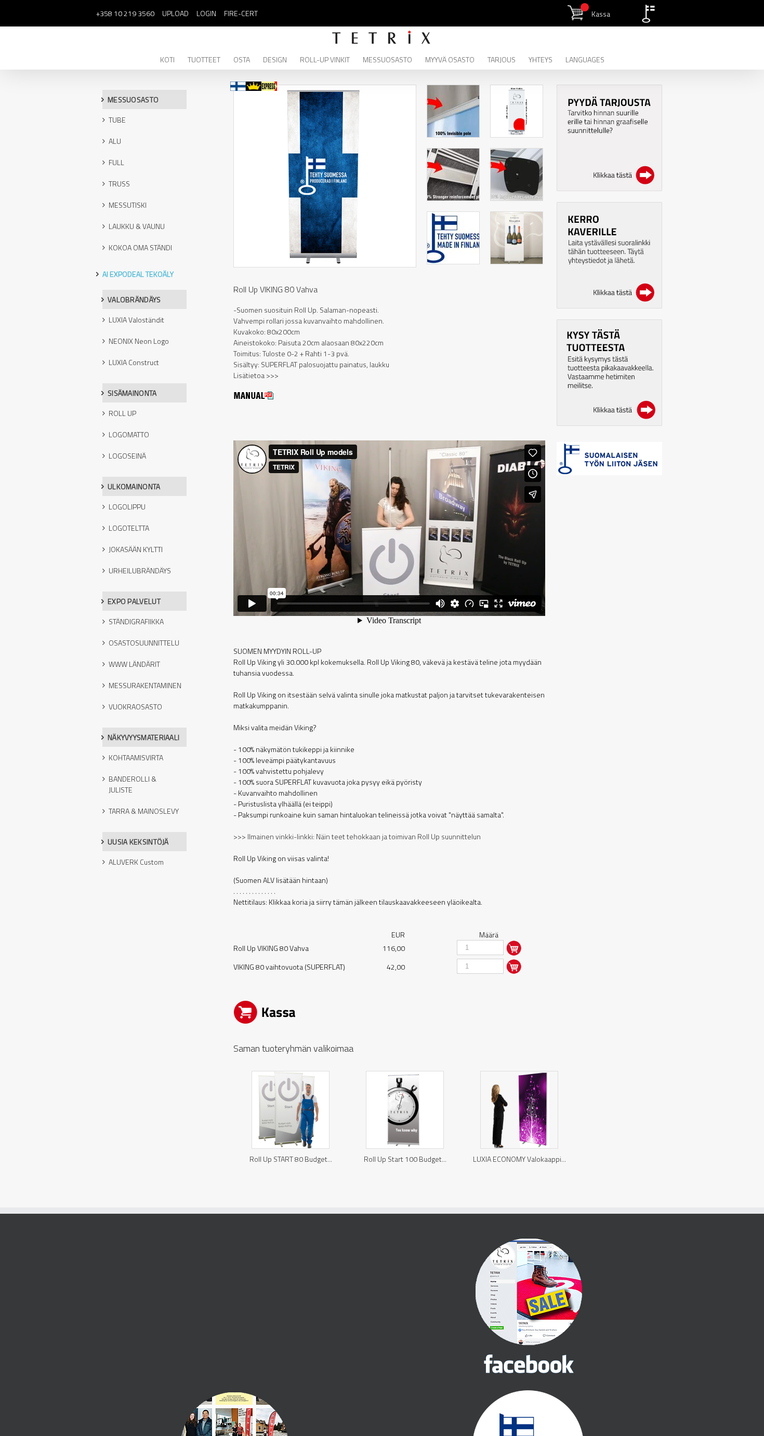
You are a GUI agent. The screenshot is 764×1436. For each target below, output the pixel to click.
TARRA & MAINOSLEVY (144, 811)
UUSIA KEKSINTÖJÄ (138, 841)
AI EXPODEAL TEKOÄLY (138, 274)
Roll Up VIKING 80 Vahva (275, 289)
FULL (116, 162)
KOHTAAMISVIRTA (136, 757)
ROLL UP (122, 413)
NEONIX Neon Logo (139, 340)
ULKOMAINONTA (134, 486)
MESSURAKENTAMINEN (145, 685)
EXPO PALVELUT (134, 601)
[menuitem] (174, 58)
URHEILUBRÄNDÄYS (140, 570)
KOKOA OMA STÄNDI (140, 247)
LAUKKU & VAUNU (137, 226)
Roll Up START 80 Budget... (290, 1158)
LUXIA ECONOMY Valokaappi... (519, 1158)
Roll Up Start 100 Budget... (405, 1158)
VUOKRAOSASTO (135, 706)
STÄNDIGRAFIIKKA (136, 621)
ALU (115, 141)
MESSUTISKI (128, 204)
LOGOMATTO (129, 434)
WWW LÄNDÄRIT (134, 664)
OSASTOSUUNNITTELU (144, 642)
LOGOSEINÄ (127, 455)
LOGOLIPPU (127, 506)
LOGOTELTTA (129, 527)
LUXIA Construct (134, 362)
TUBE (117, 119)
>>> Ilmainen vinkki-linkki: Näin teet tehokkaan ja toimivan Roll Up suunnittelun (357, 836)
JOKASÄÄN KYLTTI (136, 549)
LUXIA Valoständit (136, 319)
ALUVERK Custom (136, 861)
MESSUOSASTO (133, 99)
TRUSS (119, 183)
